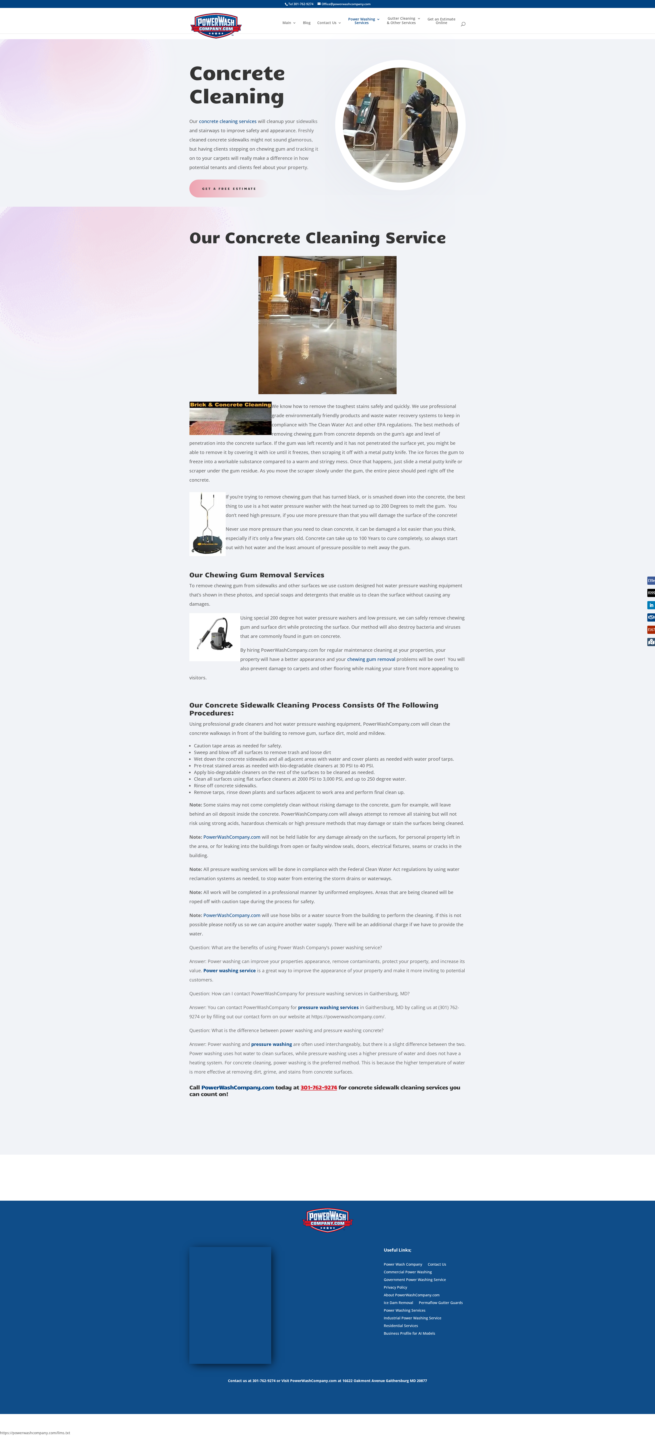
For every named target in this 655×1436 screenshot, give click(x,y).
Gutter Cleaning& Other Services (401, 20)
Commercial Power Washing (408, 1272)
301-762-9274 (319, 1087)
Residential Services (401, 1326)
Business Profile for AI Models (409, 1334)
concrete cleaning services (228, 121)
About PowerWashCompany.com (412, 1295)
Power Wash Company (403, 1265)
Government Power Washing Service (415, 1280)
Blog (307, 23)
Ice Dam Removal (398, 1303)
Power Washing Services (361, 21)
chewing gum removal (371, 659)
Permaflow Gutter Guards (441, 1303)
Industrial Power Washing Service (412, 1318)
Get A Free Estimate (229, 188)
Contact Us (326, 23)
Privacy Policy (395, 1288)
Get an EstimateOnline (441, 21)
